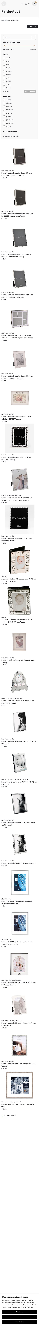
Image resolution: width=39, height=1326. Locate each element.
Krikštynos (5, 698)
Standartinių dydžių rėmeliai (11, 1102)
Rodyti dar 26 (30, 91)
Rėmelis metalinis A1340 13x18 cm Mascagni (18, 863)
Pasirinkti (19, 1317)
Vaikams (26, 779)
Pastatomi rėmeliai (7, 171)
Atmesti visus (19, 1322)
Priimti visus (19, 1312)
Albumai (4, 577)
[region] (19, 1310)
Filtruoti (33, 49)
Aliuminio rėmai (6, 899)
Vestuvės (18, 495)
